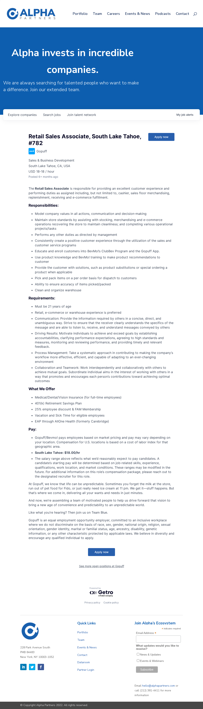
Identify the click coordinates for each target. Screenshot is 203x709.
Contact (182, 14)
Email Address (146, 633)
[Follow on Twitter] (32, 667)
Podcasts (163, 14)
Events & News (137, 14)
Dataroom (83, 662)
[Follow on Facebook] (41, 667)
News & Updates (150, 654)
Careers (113, 14)
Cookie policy (111, 602)
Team (97, 14)
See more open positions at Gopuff (101, 566)
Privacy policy (92, 602)
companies (22, 115)
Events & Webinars (152, 660)
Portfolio (80, 14)
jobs (52, 115)
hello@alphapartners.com (158, 686)
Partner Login (85, 670)
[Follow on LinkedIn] (23, 667)
